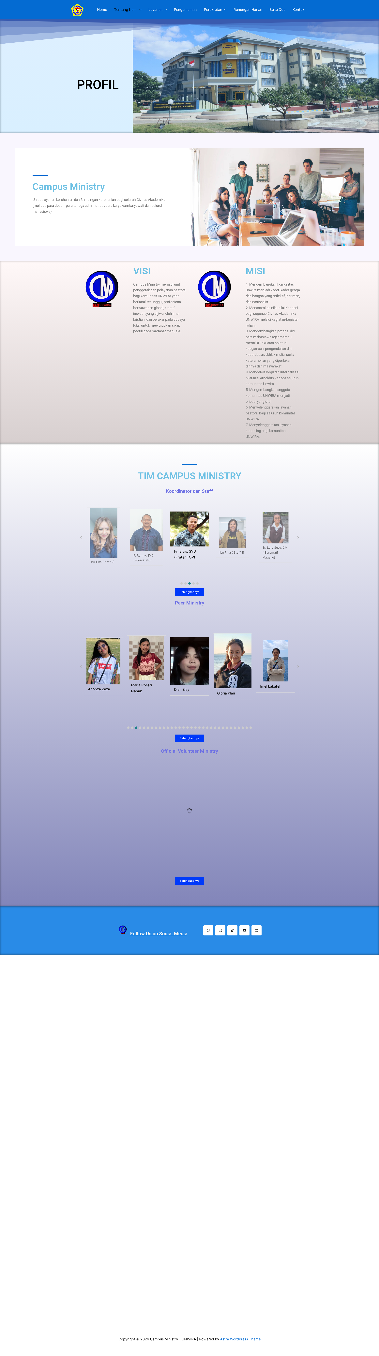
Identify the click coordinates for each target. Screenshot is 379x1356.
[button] (181, 583)
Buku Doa (277, 9)
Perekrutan (213, 9)
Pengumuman (185, 9)
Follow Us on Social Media (158, 933)
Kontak (298, 9)
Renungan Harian (248, 9)
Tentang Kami (125, 9)
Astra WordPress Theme (240, 1339)
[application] (139, 10)
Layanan (155, 9)
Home (102, 9)
